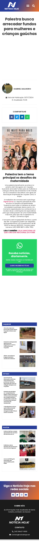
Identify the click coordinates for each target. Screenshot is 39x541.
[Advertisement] (19, 57)
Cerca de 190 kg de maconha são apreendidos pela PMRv (9, 461)
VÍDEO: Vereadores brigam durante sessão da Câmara (9, 357)
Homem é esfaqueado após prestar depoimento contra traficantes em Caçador (10, 344)
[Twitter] (17, 495)
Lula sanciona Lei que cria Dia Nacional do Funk (19, 231)
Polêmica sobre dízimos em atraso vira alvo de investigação (10, 446)
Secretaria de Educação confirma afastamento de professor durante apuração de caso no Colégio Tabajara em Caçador (10, 382)
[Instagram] (22, 495)
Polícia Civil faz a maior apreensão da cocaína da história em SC (10, 433)
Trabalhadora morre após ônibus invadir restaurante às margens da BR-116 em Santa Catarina (10, 409)
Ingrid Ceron (9, 202)
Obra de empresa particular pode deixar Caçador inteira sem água (10, 330)
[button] (27, 5)
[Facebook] (13, 495)
